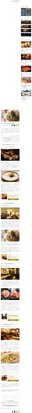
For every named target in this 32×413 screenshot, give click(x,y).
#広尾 (6, 408)
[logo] (16, 1)
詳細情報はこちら (13, 199)
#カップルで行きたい (12, 408)
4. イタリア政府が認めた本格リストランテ (6, 141)
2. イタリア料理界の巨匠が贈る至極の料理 (6, 138)
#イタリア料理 (2, 408)
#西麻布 (8, 408)
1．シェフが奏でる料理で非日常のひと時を (6, 137)
